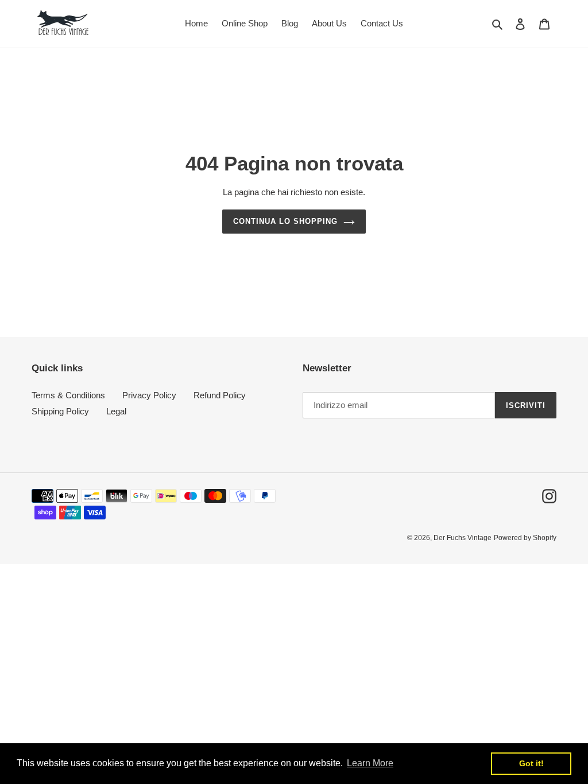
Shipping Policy (60, 411)
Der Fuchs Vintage (463, 538)
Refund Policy (220, 395)
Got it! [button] (531, 763)
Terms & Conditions (68, 395)
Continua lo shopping (285, 221)
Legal (116, 411)
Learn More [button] (370, 763)
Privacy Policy (149, 395)
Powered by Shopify (525, 538)
